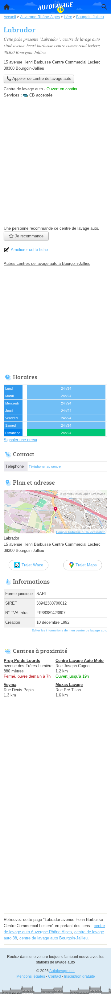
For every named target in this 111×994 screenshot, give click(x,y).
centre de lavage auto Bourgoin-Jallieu (53, 938)
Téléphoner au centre (45, 466)
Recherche (104, 7)
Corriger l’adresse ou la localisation (80, 532)
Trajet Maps (86, 565)
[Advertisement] (55, 163)
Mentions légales (30, 976)
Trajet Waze (32, 565)
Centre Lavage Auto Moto (80, 660)
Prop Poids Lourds (22, 660)
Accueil (7, 7)
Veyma (10, 684)
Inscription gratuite (79, 976)
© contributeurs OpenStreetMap (82, 493)
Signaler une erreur (20, 439)
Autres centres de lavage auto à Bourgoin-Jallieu (47, 263)
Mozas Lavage (69, 684)
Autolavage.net (62, 971)
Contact (54, 976)
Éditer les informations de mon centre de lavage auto (69, 630)
